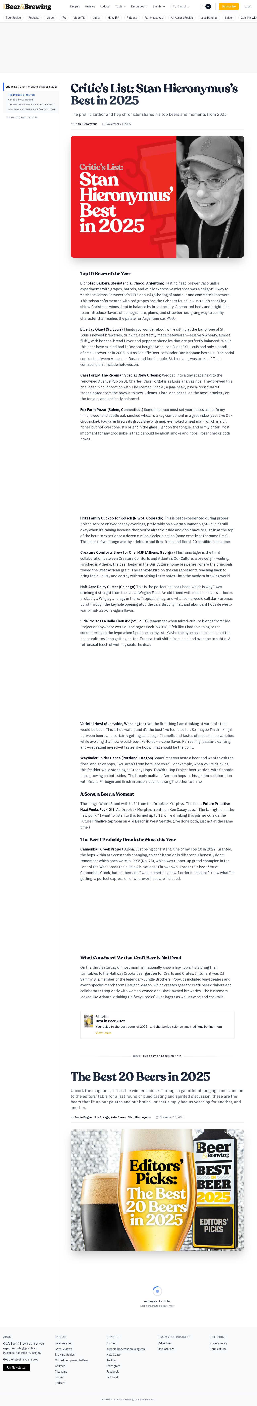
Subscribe (229, 6)
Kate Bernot (118, 1117)
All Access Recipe (182, 18)
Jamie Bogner (83, 1117)
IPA (63, 18)
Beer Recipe (13, 18)
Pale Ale (132, 18)
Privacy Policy (218, 1343)
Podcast (105, 6)
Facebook (113, 1371)
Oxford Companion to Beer (71, 1360)
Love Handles (209, 18)
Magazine (61, 1371)
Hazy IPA (113, 18)
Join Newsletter (16, 1367)
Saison (229, 18)
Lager (96, 18)
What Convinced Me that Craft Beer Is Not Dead (32, 109)
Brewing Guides (65, 1354)
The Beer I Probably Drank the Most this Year (30, 104)
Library (59, 1377)
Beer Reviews (63, 1349)
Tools (118, 6)
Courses (60, 1366)
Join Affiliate (166, 1349)
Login (248, 6)
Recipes (75, 6)
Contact (112, 1343)
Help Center (114, 1354)
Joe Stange (101, 1117)
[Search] (208, 6)
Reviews (90, 6)
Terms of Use (218, 1349)
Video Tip (79, 18)
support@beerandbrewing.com (126, 1349)
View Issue (103, 1033)
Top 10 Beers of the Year (21, 94)
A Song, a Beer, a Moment (20, 99)
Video (50, 18)
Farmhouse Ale (154, 18)
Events (157, 6)
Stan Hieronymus (85, 124)
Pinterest (112, 1377)
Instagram (113, 1366)
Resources (137, 6)
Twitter (111, 1360)
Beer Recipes (63, 1343)
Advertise (164, 1343)
